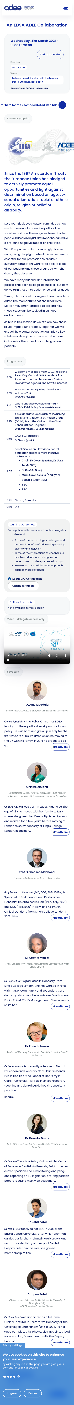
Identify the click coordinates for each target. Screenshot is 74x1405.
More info (9, 1377)
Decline (32, 1393)
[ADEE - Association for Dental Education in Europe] (30, 8)
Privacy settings (12, 1345)
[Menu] (66, 9)
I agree (12, 1393)
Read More (61, 747)
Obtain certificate (23, 586)
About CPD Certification (27, 579)
